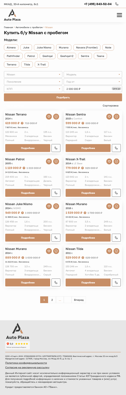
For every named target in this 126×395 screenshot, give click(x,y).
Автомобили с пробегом (29, 27)
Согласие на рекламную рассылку (27, 367)
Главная (8, 27)
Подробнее (28, 148)
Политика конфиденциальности (26, 362)
